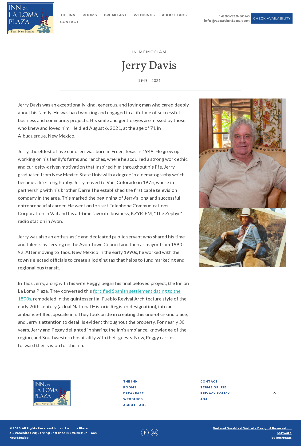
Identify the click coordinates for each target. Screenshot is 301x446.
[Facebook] (145, 433)
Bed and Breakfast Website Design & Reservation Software (252, 430)
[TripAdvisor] (155, 433)
